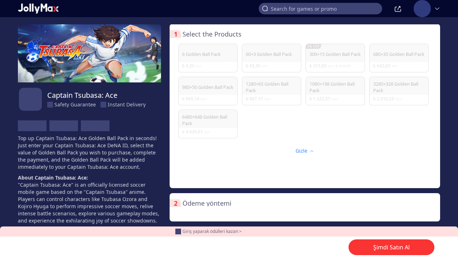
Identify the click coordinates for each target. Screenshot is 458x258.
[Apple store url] (32, 125)
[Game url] (95, 125)
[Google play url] (63, 125)
